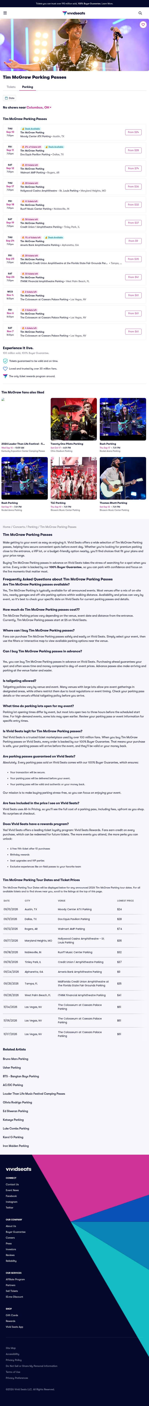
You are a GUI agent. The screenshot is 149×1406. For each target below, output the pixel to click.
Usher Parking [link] (12, 1067)
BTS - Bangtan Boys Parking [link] (21, 1076)
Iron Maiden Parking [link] (16, 1146)
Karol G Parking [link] (13, 1137)
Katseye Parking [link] (13, 1120)
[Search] (140, 13)
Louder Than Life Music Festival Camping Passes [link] (34, 1093)
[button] (9, 98)
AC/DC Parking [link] (13, 1085)
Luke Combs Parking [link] (16, 1128)
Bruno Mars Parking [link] (15, 1059)
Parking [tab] (27, 87)
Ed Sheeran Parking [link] (15, 1111)
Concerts (19, 527)
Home (6, 527)
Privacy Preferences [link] (17, 1377)
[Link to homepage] (74, 13)
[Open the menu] (5, 13)
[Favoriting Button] (143, 24)
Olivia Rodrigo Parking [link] (17, 1102)
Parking (32, 527)
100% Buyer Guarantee (89, 3)
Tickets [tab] (11, 87)
